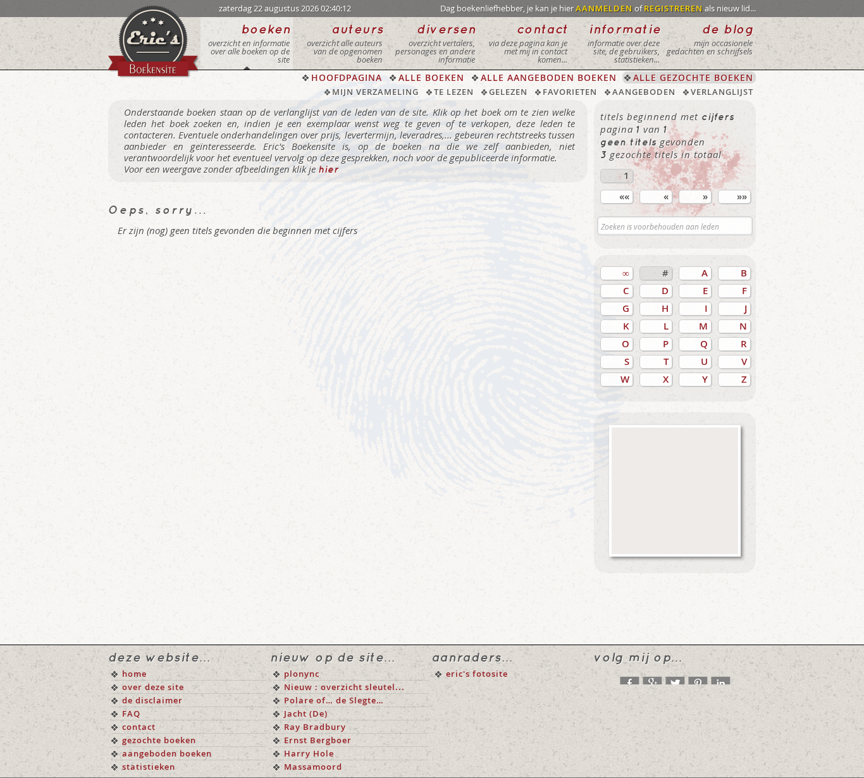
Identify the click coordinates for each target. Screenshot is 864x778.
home (134, 673)
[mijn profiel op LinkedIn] (720, 677)
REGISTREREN (673, 8)
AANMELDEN (604, 8)
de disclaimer (152, 700)
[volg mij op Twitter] (675, 677)
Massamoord (313, 766)
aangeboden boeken (167, 753)
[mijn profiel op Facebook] (629, 677)
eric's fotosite (477, 673)
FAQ (131, 713)
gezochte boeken (159, 740)
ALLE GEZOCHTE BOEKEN (693, 77)
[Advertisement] (675, 491)
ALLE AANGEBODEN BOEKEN (549, 77)
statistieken (148, 766)
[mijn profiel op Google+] (652, 677)
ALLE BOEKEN (431, 77)
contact (139, 726)
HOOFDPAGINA (346, 77)
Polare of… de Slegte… (334, 700)
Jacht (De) (306, 713)
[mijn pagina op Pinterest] (698, 677)
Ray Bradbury (315, 726)
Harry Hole (309, 753)
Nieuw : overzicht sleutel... (344, 687)
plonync (301, 673)
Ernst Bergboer (318, 740)
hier (328, 170)
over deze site (153, 687)
